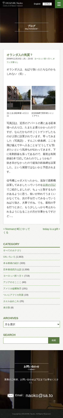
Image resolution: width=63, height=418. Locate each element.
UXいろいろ (9, 256)
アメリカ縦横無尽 (12, 288)
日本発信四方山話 (12, 269)
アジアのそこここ (12, 282)
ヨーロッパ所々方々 (43, 59)
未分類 (6, 307)
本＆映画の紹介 (11, 263)
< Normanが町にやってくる (16, 231)
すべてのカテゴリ (12, 250)
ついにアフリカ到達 (13, 295)
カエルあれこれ (11, 301)
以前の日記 (49, 185)
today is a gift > (51, 229)
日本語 (47, 4)
